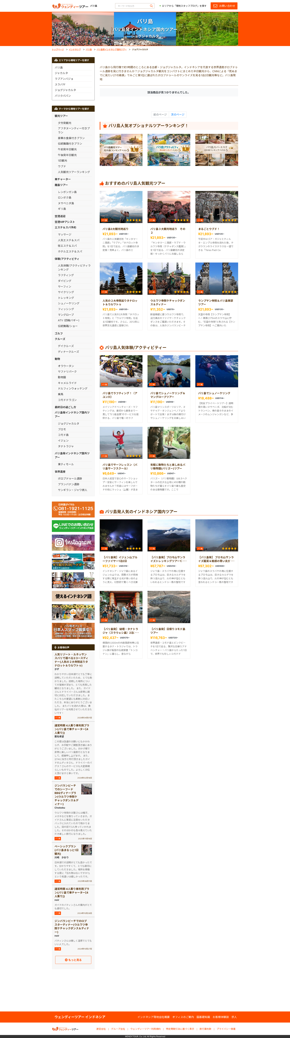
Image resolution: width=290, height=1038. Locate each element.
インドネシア (75, 49)
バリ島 (89, 49)
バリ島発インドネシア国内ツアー (112, 49)
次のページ (177, 114)
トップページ (58, 49)
